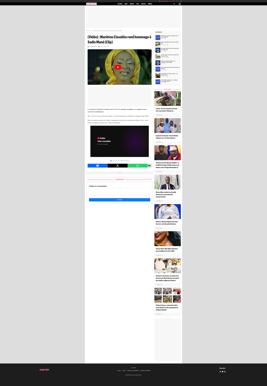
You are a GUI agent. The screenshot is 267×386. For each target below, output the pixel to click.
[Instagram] (225, 372)
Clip (91, 30)
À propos (119, 370)
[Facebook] (220, 372)
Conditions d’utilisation (145, 370)
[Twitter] (222, 372)
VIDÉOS (150, 4)
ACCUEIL (120, 4)
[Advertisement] (133, 18)
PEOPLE (132, 4)
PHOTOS (143, 4)
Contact (124, 370)
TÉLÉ (137, 4)
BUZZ (126, 4)
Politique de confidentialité (133, 370)
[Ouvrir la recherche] (174, 4)
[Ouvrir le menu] (180, 4)
